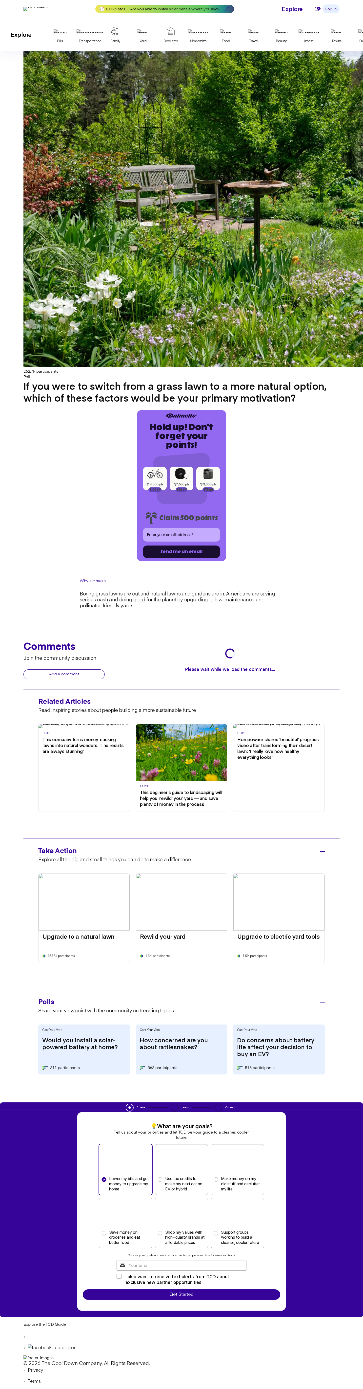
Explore (292, 8)
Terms (34, 1381)
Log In (331, 9)
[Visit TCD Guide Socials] (33, 1337)
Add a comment (64, 674)
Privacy (35, 1370)
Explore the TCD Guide (44, 1325)
